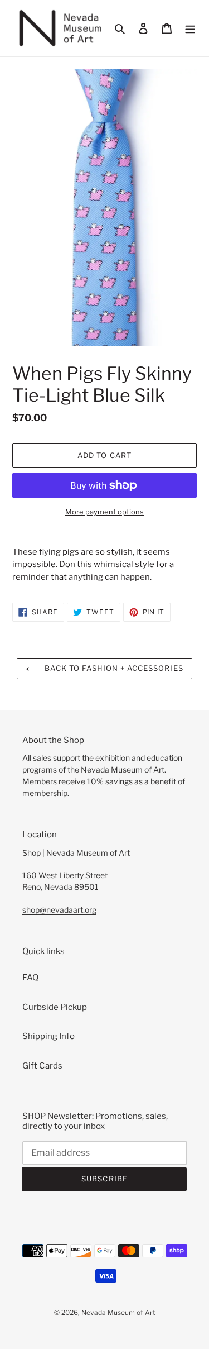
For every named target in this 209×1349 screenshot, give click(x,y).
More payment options (104, 511)
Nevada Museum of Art (118, 1312)
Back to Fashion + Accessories (112, 668)
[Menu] (190, 28)
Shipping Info (48, 1036)
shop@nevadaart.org (59, 909)
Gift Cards (42, 1066)
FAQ (30, 978)
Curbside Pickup (54, 1007)
